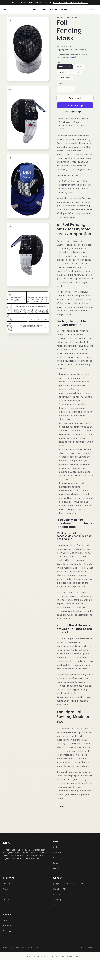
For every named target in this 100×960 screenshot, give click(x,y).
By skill (56, 858)
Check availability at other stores (72, 127)
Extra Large (64, 78)
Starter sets (58, 847)
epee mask (79, 536)
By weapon (58, 852)
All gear (56, 868)
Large (76, 72)
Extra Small (64, 66)
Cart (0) (93, 9)
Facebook (7, 925)
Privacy (70, 947)
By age (56, 863)
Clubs (5, 889)
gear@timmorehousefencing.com (68, 883)
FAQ (54, 905)
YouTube (7, 931)
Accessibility (91, 947)
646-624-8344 (59, 889)
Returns (56, 894)
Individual (7, 883)
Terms (79, 947)
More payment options (75, 112)
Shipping (60, 50)
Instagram (7, 920)
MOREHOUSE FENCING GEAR (50, 10)
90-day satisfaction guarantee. (70, 3)
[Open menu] (5, 10)
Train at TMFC (9, 899)
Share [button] (62, 806)
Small (80, 66)
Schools (7, 894)
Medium (63, 72)
